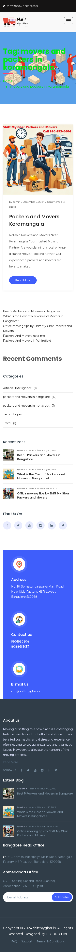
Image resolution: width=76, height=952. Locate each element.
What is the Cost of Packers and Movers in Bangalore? (41, 476)
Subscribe (62, 897)
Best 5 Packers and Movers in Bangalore (31, 311)
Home (8, 81)
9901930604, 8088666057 (22, 6)
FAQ (14, 941)
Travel (7, 423)
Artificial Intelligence (17, 388)
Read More (22, 280)
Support (26, 941)
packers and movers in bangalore (26, 397)
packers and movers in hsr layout (26, 405)
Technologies (12, 414)
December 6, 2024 (34, 201)
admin (16, 201)
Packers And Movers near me (24, 336)
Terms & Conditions (50, 941)
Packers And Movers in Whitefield (27, 340)
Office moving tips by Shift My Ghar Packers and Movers (43, 495)
